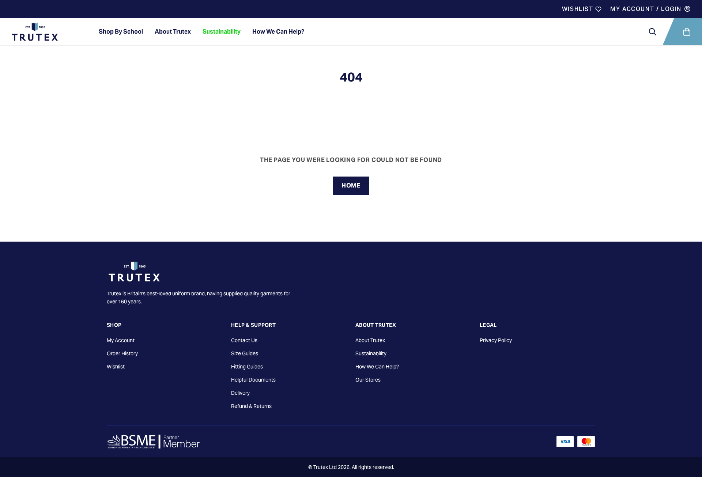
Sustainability (222, 31)
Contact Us (244, 340)
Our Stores (368, 379)
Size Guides (244, 353)
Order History (122, 353)
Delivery (240, 393)
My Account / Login (646, 9)
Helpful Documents (253, 379)
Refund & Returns (251, 406)
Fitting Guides (247, 366)
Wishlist (578, 9)
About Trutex (173, 31)
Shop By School (121, 31)
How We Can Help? (278, 31)
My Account (121, 340)
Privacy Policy (496, 340)
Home (351, 185)
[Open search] (652, 31)
